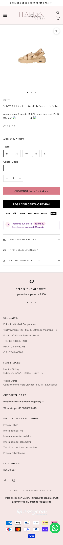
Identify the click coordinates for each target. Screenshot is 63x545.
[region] (31, 287)
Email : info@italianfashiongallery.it (21, 335)
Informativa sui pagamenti (17, 441)
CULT (6, 100)
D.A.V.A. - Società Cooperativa (19, 324)
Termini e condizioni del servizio (20, 447)
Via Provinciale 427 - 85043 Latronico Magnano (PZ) (30, 329)
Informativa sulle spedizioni (17, 436)
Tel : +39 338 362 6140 (15, 341)
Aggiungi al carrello (31, 190)
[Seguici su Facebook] (5, 480)
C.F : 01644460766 (13, 352)
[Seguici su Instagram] (13, 480)
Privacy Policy (10, 424)
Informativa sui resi (13, 430)
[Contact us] (55, 528)
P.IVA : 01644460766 (14, 346)
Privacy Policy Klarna (14, 453)
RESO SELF (9, 469)
